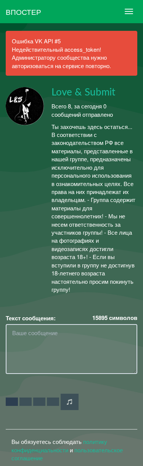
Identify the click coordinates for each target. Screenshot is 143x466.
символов (114, 318)
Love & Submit (83, 92)
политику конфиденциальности (59, 445)
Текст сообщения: (31, 318)
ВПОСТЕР (23, 11)
